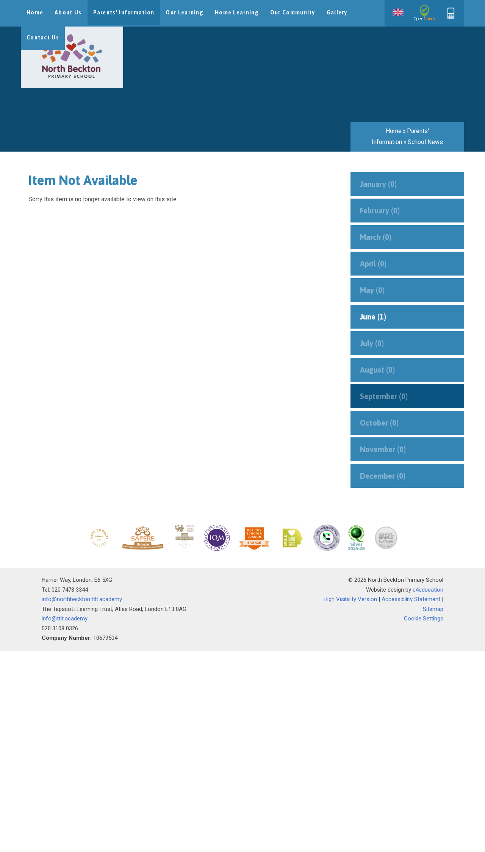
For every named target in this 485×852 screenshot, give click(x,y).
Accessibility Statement (411, 599)
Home (394, 131)
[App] (451, 17)
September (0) (384, 396)
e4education (428, 589)
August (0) (377, 369)
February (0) (380, 210)
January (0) (378, 184)
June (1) (373, 316)
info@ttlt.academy (65, 618)
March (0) (375, 237)
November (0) (383, 449)
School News (425, 142)
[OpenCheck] (424, 13)
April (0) (373, 263)
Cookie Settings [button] (423, 618)
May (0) (372, 290)
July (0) (372, 343)
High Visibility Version (350, 599)
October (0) (379, 422)
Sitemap (433, 609)
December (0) (382, 475)
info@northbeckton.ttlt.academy (82, 599)
